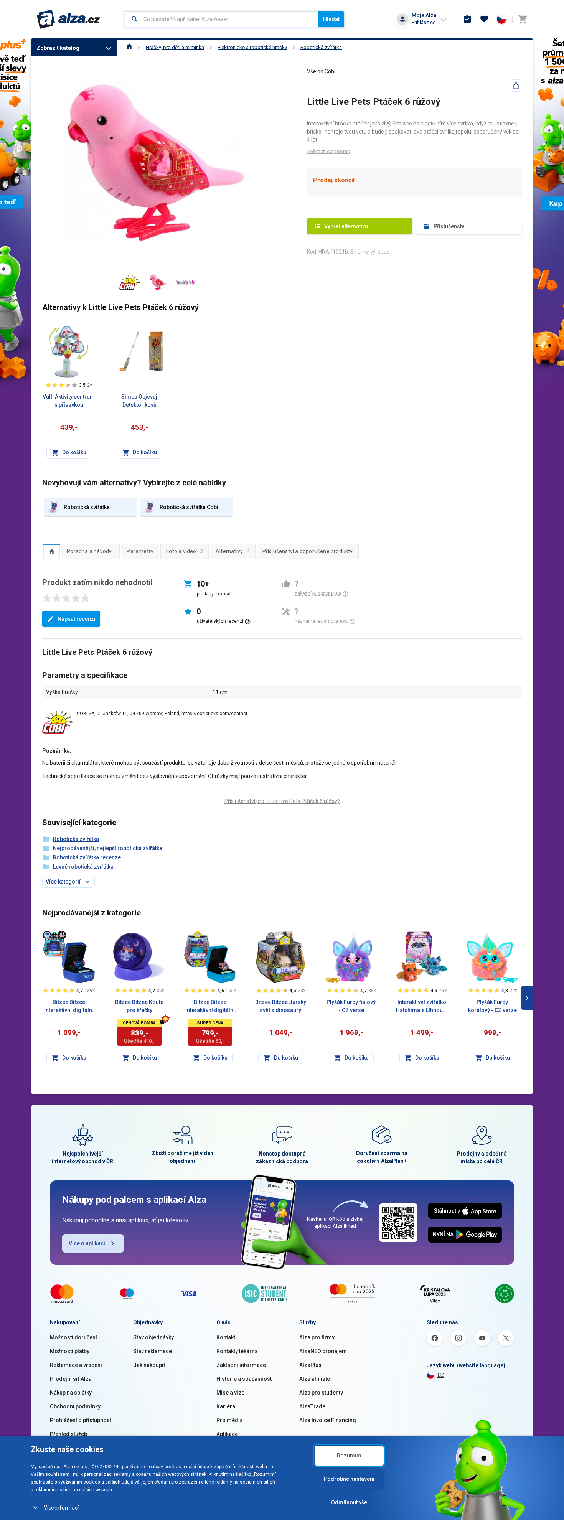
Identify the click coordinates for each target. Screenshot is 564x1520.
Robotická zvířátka (321, 47)
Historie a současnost (244, 1379)
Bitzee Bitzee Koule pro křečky (139, 1006)
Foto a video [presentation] (184, 551)
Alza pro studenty (321, 1393)
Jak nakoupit (149, 1365)
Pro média (229, 1420)
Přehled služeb (68, 1434)
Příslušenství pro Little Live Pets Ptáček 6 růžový (282, 801)
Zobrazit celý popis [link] (328, 151)
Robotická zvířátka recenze (87, 857)
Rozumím (349, 1455)
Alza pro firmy (317, 1337)
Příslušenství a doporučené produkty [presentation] (307, 551)
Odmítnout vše (349, 1502)
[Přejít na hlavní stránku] (68, 19)
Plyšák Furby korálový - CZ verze (492, 1006)
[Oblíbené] (484, 19)
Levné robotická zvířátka (83, 867)
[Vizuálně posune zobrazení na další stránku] (527, 998)
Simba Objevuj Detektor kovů (139, 401)
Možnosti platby (69, 1351)
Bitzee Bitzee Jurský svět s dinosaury (280, 1006)
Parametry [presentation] (140, 551)
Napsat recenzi (77, 619)
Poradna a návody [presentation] (89, 551)
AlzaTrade (312, 1406)
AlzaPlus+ (312, 1365)
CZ (440, 1375)
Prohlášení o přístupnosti (81, 1420)
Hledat (331, 19)
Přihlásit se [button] (423, 22)
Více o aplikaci (87, 1243)
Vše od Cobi (321, 71)
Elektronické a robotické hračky (252, 47)
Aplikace (227, 1434)
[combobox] (221, 19)
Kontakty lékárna (237, 1351)
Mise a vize (230, 1393)
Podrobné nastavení (349, 1479)
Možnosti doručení (73, 1337)
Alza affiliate (314, 1379)
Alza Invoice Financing (327, 1420)
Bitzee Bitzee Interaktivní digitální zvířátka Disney (69, 1006)
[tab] (51, 551)
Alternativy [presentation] (233, 551)
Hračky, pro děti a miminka (175, 47)
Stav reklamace (152, 1351)
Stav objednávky (153, 1337)
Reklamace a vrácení (76, 1365)
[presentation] (51, 551)
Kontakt (225, 1337)
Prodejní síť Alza (71, 1379)
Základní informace (241, 1365)
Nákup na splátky (71, 1393)
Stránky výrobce (369, 252)
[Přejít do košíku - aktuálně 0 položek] (522, 19)
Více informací (61, 1508)
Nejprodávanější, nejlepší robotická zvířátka (107, 848)
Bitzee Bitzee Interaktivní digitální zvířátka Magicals (210, 1006)
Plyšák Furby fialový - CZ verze (351, 1006)
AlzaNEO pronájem (323, 1351)
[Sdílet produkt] (516, 85)
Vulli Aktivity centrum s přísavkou (69, 401)
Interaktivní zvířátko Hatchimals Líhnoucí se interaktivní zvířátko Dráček (421, 1006)
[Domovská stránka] (129, 47)
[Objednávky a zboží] (467, 19)
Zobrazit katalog (57, 48)
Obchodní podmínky (75, 1406)
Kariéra (225, 1406)
